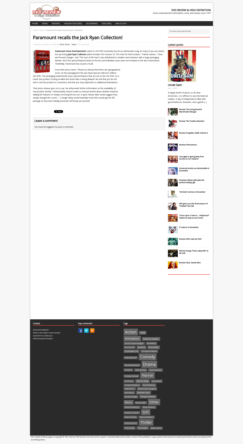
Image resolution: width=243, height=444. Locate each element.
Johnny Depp (142, 381)
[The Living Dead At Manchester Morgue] (173, 114)
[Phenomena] (173, 149)
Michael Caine (144, 392)
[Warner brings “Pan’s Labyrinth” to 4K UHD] (173, 255)
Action (131, 332)
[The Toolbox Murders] (173, 126)
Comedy (147, 356)
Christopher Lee (131, 351)
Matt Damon (129, 389)
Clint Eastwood (130, 358)
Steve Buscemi (130, 423)
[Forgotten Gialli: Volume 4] (173, 137)
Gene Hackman (155, 370)
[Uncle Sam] (182, 80)
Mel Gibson (129, 393)
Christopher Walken (149, 351)
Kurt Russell (156, 381)
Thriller (146, 422)
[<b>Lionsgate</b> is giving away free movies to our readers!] (173, 161)
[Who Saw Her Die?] (173, 243)
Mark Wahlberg (149, 385)
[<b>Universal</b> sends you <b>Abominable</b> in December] (173, 173)
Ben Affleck (151, 343)
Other (154, 402)
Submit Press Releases (43, 335)
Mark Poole (64, 44)
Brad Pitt (141, 347)
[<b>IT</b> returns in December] (173, 232)
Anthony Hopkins (151, 339)
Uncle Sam (175, 85)
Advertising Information (43, 338)
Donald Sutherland (132, 365)
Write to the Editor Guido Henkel (46, 332)
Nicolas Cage (141, 403)
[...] (205, 102)
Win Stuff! (120, 23)
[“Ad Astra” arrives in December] (173, 196)
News (45, 23)
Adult (142, 332)
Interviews (92, 23)
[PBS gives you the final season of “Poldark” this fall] (173, 208)
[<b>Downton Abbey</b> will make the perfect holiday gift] (173, 185)
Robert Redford (149, 407)
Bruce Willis (153, 347)
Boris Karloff (129, 347)
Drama (149, 364)
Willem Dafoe (156, 428)
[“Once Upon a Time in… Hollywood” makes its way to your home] (173, 220)
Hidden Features (73, 23)
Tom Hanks (142, 428)
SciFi (145, 412)
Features (106, 23)
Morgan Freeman (148, 396)
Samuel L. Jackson (132, 413)
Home (35, 23)
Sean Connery (130, 417)
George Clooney (131, 376)
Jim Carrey (129, 381)
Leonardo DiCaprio (132, 385)
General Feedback (41, 329)
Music (128, 402)
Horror (147, 375)
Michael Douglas (131, 397)
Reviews (56, 23)
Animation (132, 338)
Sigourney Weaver (146, 417)
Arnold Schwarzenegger (134, 343)
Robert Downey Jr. (132, 407)
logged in (51, 127)
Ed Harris (128, 370)
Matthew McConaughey (147, 389)
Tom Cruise (129, 428)
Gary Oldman (141, 370)
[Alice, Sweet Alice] (173, 267)
